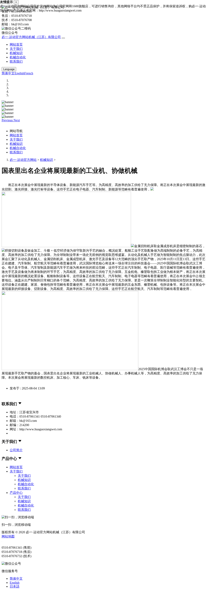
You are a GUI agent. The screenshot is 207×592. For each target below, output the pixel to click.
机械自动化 (18, 57)
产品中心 (16, 492)
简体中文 (8, 73)
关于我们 (16, 48)
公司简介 (16, 450)
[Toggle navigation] (63, 38)
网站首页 (16, 44)
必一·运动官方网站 (23, 159)
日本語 (14, 586)
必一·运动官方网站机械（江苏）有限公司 (31, 37)
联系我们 (16, 61)
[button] (8, 120)
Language (9, 69)
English (19, 73)
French (28, 73)
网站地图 (8, 536)
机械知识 (16, 53)
